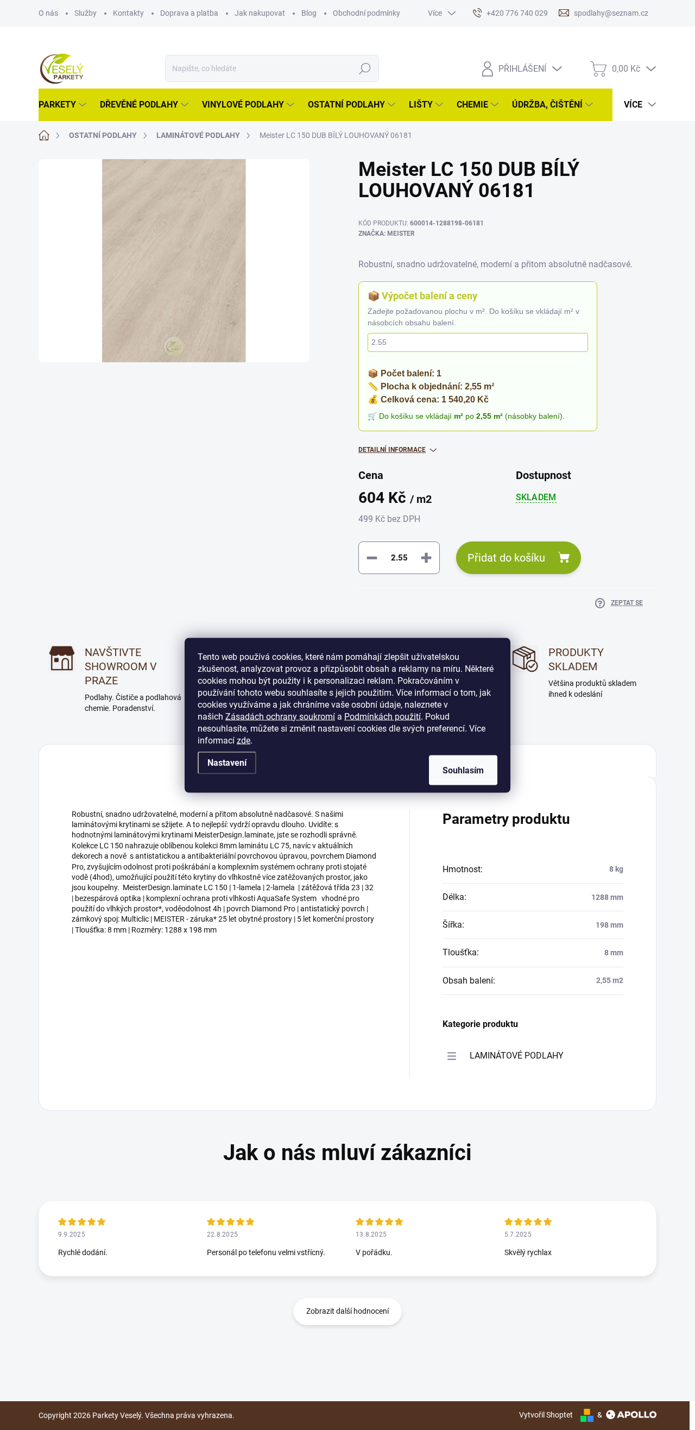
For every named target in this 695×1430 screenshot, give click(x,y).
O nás (48, 13)
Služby (85, 13)
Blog (309, 13)
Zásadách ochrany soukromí (280, 716)
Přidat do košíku (506, 557)
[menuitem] (64, 105)
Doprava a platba (189, 13)
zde (243, 740)
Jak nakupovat (260, 13)
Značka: (386, 233)
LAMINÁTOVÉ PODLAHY (517, 1055)
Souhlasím (463, 770)
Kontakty (128, 13)
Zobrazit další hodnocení (347, 1311)
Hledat (365, 68)
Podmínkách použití (382, 716)
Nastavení (227, 762)
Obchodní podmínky (366, 13)
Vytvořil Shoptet (546, 1414)
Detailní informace (392, 449)
